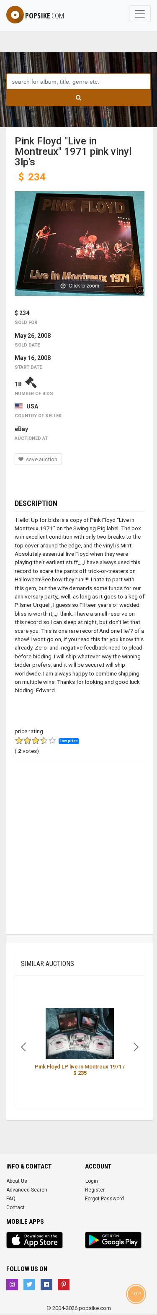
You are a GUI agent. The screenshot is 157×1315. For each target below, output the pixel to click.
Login (91, 1181)
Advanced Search (26, 1190)
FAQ (10, 1199)
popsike (44, 15)
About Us (16, 1181)
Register (95, 1190)
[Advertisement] (78, 855)
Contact (15, 1207)
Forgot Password (104, 1199)
